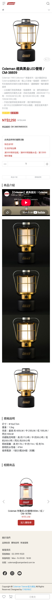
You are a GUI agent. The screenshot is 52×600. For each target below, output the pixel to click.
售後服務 (24, 543)
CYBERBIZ (26, 589)
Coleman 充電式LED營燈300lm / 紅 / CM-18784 (26, 512)
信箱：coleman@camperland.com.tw (18, 562)
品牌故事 (6, 543)
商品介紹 (14, 177)
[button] (48, 501)
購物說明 (15, 543)
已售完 (32, 597)
